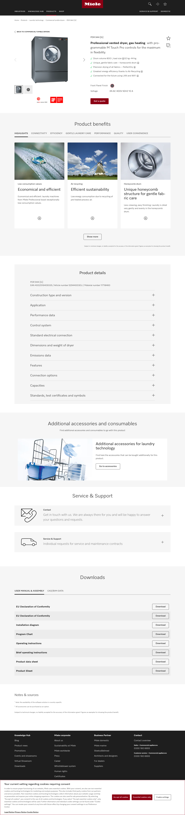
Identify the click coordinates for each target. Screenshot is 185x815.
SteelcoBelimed (101, 751)
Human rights (60, 771)
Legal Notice (9, 812)
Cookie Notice (32, 812)
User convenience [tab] (137, 133)
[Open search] (150, 4)
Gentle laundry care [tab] (78, 133)
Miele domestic (101, 741)
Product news (21, 746)
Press (57, 756)
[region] (92, 797)
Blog (16, 741)
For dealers (99, 761)
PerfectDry (128, 67)
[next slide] (84, 59)
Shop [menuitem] (61, 11)
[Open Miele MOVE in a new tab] (157, 4)
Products (24, 20)
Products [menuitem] (51, 11)
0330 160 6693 (142, 748)
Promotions (20, 751)
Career (57, 761)
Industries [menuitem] (19, 11)
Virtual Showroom (23, 761)
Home (16, 20)
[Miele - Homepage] (92, 4)
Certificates (59, 776)
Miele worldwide (62, 751)
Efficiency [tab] (56, 133)
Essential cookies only (142, 797)
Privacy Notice (21, 812)
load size (117, 58)
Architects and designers (106, 756)
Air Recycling (134, 71)
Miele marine (100, 746)
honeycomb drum (128, 63)
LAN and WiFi (129, 76)
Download (160, 607)
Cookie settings (162, 797)
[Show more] (39, 218)
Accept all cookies (120, 797)
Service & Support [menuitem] (148, 11)
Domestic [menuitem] (166, 11)
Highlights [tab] (21, 133)
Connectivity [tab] (39, 133)
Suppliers (98, 766)
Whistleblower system (65, 766)
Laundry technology (36, 20)
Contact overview (142, 741)
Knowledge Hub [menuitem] (36, 11)
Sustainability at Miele (65, 746)
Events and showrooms (25, 756)
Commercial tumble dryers (55, 20)
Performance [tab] (102, 133)
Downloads (19, 766)
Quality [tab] (118, 133)
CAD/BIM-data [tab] (55, 591)
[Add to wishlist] (165, 4)
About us (58, 741)
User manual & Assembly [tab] (29, 591)
